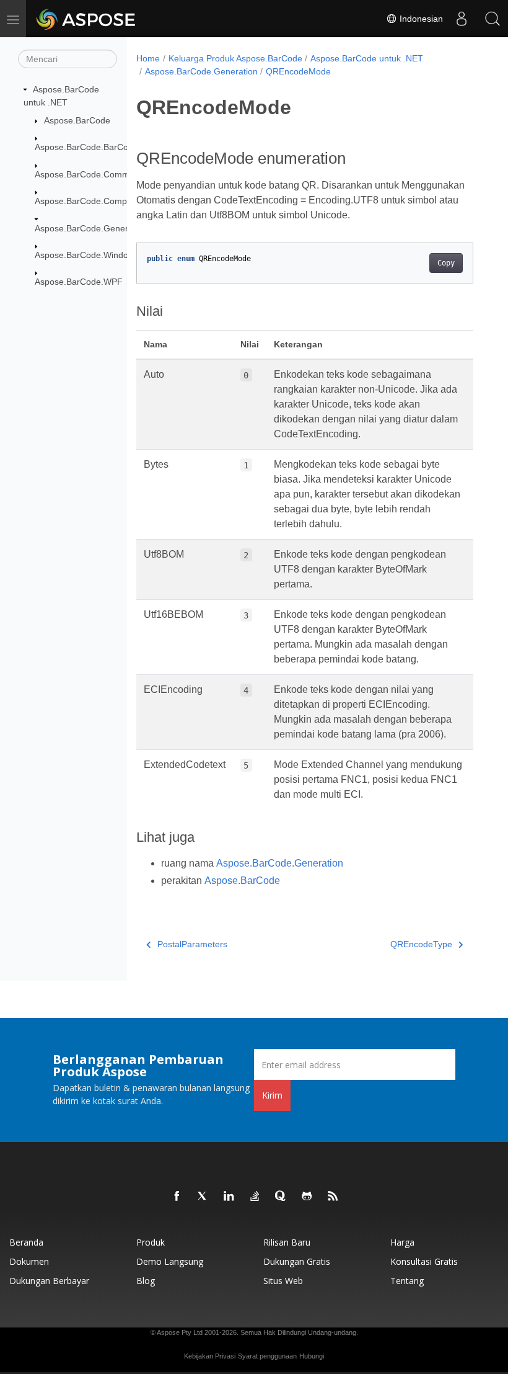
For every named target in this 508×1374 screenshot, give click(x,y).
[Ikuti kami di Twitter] (203, 1197)
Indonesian (420, 19)
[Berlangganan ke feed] (333, 1197)
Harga (402, 1242)
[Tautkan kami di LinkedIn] (229, 1197)
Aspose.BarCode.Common (87, 174)
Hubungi (311, 1356)
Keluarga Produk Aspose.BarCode (235, 58)
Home (148, 58)
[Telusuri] (492, 18)
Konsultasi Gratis (424, 1261)
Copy (446, 263)
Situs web (283, 1281)
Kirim (272, 1095)
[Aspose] (86, 18)
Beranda (26, 1242)
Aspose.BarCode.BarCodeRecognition (110, 147)
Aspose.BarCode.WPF (79, 282)
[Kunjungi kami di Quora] (281, 1197)
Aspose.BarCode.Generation (91, 228)
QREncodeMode (298, 71)
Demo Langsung (169, 1261)
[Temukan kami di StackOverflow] (255, 1197)
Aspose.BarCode (77, 120)
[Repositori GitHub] (307, 1197)
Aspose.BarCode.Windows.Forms (101, 255)
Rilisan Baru (286, 1242)
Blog (145, 1281)
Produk (150, 1242)
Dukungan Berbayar (49, 1281)
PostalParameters (192, 944)
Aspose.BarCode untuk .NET (366, 58)
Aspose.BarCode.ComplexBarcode (103, 201)
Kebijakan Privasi (209, 1356)
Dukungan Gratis (296, 1261)
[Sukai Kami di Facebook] (177, 1197)
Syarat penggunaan (267, 1356)
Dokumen (29, 1261)
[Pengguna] (461, 18)
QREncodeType (421, 944)
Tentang (407, 1281)
